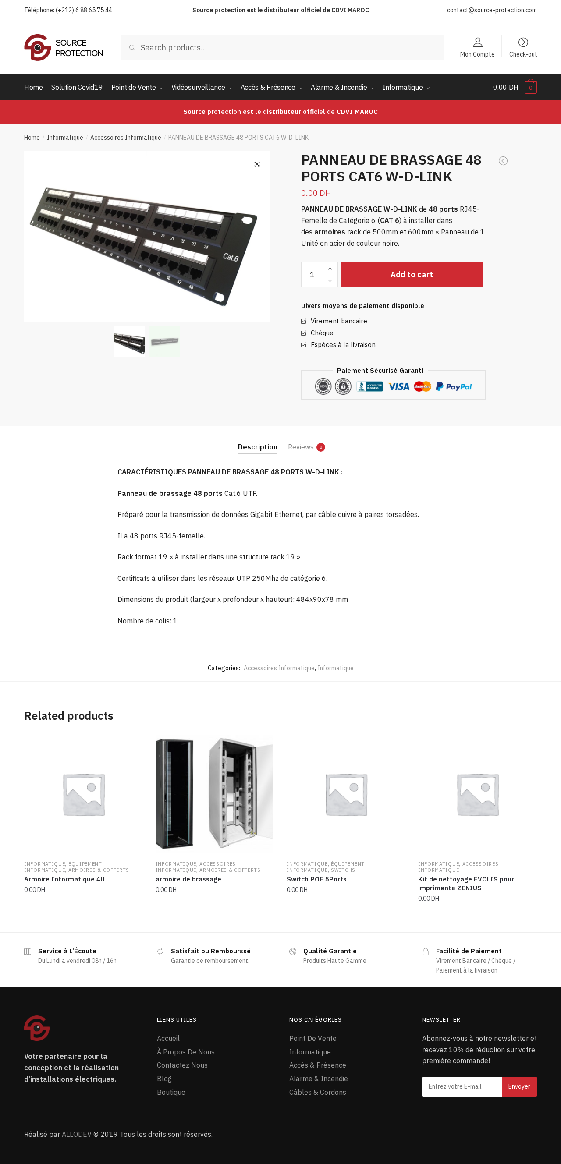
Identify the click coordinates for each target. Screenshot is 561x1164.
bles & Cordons (322, 1092)
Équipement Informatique (63, 867)
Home (32, 138)
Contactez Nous (182, 1065)
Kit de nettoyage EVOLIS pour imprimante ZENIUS (466, 883)
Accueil (168, 1038)
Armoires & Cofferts (98, 870)
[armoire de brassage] (215, 794)
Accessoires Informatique (125, 138)
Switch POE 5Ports (317, 879)
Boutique (171, 1092)
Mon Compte (477, 53)
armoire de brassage (188, 879)
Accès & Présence (317, 1065)
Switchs (343, 870)
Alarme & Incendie (318, 1078)
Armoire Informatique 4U (64, 879)
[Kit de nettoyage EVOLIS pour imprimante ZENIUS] (477, 794)
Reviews (301, 446)
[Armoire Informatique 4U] (83, 794)
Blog (164, 1078)
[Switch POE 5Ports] (346, 794)
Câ (293, 1092)
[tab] (257, 440)
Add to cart (412, 274)
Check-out (523, 53)
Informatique (65, 138)
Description (257, 446)
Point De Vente (313, 1038)
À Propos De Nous (186, 1051)
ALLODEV (77, 1134)
